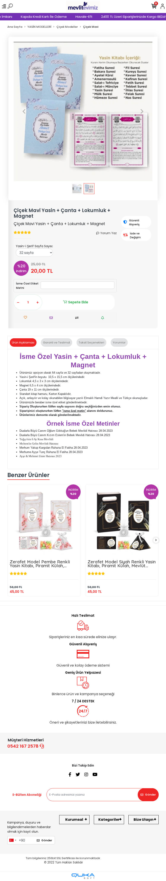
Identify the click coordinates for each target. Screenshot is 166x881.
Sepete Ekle (78, 302)
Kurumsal (74, 819)
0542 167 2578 (23, 746)
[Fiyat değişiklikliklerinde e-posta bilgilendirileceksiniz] (103, 317)
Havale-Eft (73, 16)
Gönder (150, 795)
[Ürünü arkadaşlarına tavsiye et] (52, 317)
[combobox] (13, 840)
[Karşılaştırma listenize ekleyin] (78, 317)
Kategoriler (109, 819)
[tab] (23, 342)
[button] (24, 111)
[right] (156, 540)
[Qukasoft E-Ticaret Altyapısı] (83, 876)
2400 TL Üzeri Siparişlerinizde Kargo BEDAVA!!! (126, 16)
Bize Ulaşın (143, 819)
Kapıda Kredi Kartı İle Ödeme (34, 16)
